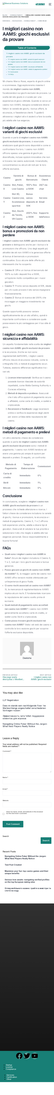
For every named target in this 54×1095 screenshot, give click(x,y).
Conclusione (13, 72)
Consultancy (30, 21)
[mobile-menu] (49, 4)
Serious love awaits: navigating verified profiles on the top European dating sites (27, 881)
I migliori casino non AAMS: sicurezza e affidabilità (25, 67)
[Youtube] (34, 1056)
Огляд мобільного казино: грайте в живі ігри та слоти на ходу (28, 889)
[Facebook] (19, 1056)
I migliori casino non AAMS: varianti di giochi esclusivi (26, 59)
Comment (7, 751)
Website (6, 800)
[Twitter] (27, 1056)
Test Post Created (13, 865)
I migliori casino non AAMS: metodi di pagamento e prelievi (27, 69)
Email (5, 789)
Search (6, 836)
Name (5, 777)
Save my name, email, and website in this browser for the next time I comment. (24, 812)
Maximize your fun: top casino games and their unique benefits (26, 872)
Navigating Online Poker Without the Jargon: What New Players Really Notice (25, 857)
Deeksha (6, 21)
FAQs (11, 74)
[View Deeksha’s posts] (27, 649)
